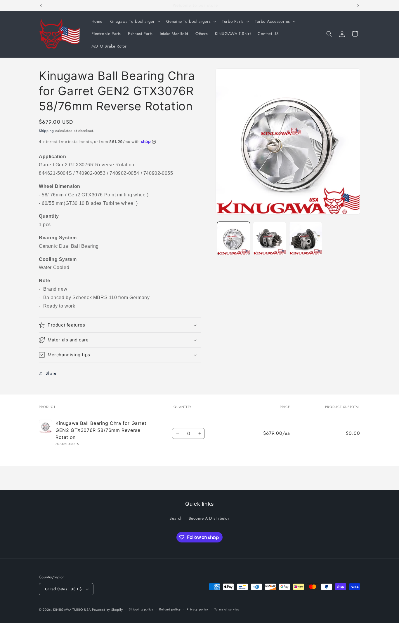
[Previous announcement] (40, 5)
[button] (134, 21)
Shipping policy (141, 609)
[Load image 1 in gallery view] (233, 238)
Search (176, 518)
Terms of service (227, 609)
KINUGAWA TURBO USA (72, 609)
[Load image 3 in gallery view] (305, 238)
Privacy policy (197, 609)
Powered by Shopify (107, 609)
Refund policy (170, 609)
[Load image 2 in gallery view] (269, 238)
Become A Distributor (209, 518)
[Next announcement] (358, 5)
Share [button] (51, 373)
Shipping (46, 130)
